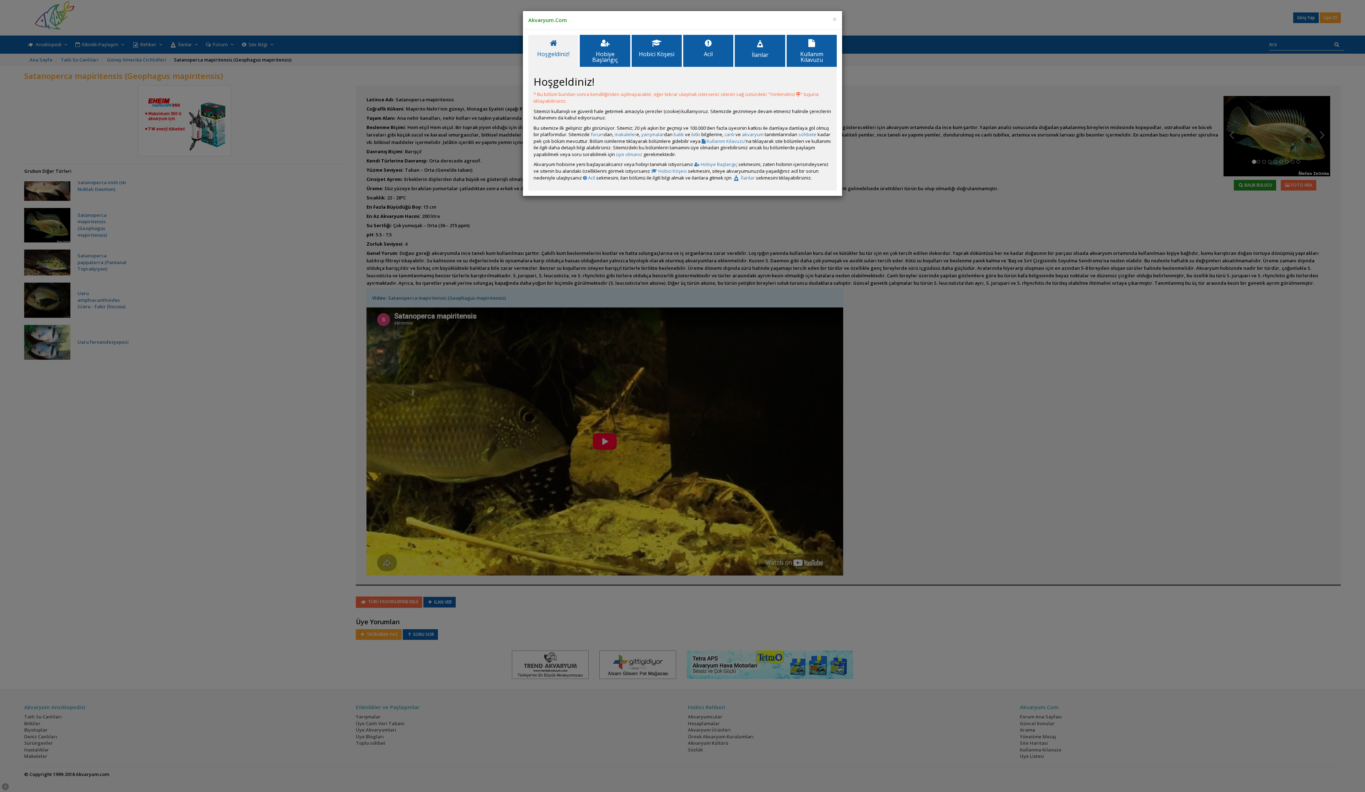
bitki (695, 134)
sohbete (807, 134)
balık (679, 134)
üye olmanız (629, 154)
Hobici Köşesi (672, 171)
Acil (591, 178)
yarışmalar (652, 134)
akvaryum (753, 134)
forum (597, 134)
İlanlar (747, 178)
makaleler (625, 134)
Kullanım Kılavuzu (725, 141)
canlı (729, 134)
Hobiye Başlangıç (718, 164)
